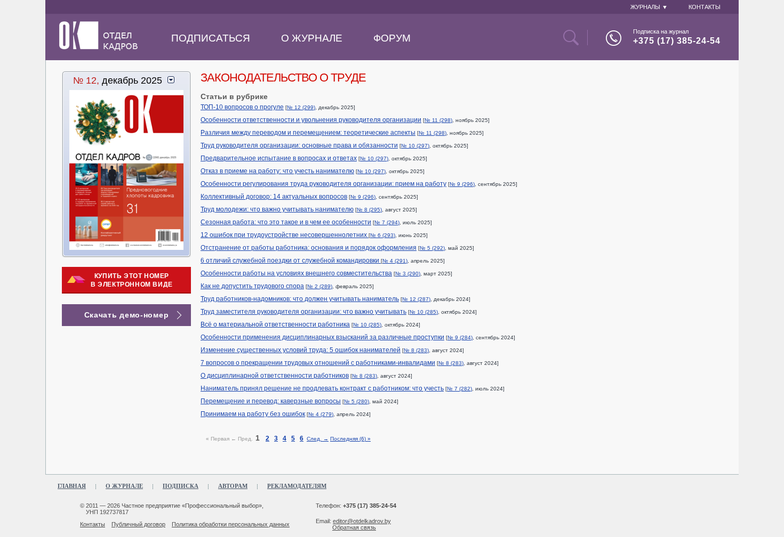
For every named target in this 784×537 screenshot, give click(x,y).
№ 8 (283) (416, 350)
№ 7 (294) (386, 222)
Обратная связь (354, 527)
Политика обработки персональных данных (231, 524)
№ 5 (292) (432, 248)
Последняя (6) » (350, 439)
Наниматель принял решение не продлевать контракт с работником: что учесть (322, 388)
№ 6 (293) (382, 235)
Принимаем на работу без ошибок (253, 414)
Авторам (232, 486)
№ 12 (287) (416, 299)
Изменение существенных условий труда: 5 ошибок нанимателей (301, 350)
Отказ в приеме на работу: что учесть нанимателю (277, 171)
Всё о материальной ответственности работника (275, 324)
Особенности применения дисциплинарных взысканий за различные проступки (322, 337)
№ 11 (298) (438, 120)
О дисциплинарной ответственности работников (275, 375)
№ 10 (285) (424, 312)
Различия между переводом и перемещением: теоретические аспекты (308, 132)
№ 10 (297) (415, 146)
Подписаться (210, 38)
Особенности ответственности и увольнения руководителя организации (311, 120)
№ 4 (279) (320, 414)
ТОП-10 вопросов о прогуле (242, 107)
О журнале (311, 38)
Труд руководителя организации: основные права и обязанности (299, 145)
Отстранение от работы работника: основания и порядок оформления (309, 247)
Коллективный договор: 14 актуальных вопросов (274, 196)
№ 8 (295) (369, 210)
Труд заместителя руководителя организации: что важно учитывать (303, 311)
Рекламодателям (296, 486)
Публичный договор (138, 524)
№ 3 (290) (407, 273)
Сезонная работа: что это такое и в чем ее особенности (286, 222)
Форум (392, 38)
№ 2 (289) (319, 286)
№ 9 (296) (462, 184)
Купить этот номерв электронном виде (132, 280)
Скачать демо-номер (126, 315)
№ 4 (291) (394, 261)
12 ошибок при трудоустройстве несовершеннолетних (285, 235)
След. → (318, 439)
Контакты (92, 524)
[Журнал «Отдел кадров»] (98, 48)
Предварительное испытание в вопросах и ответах (279, 158)
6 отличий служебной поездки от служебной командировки (291, 260)
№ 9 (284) (460, 337)
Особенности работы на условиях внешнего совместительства (296, 273)
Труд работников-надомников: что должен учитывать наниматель (300, 299)
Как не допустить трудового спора (252, 286)
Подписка (180, 486)
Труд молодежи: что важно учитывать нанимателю (277, 209)
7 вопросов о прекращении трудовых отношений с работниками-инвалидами (318, 363)
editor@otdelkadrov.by (362, 521)
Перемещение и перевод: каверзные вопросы (271, 401)
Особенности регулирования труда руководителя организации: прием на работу (323, 184)
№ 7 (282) (459, 389)
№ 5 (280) (356, 401)
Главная (72, 486)
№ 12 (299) (301, 107)
